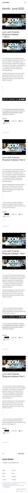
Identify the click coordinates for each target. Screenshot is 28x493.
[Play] (4, 99)
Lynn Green (5, 2)
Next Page (22, 453)
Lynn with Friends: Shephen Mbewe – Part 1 (13, 252)
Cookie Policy (7, 486)
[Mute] (19, 99)
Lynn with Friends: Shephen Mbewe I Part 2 (13, 158)
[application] (14, 99)
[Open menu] (25, 2)
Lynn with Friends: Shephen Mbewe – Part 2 (11, 34)
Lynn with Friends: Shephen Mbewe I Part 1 (13, 375)
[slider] (23, 99)
